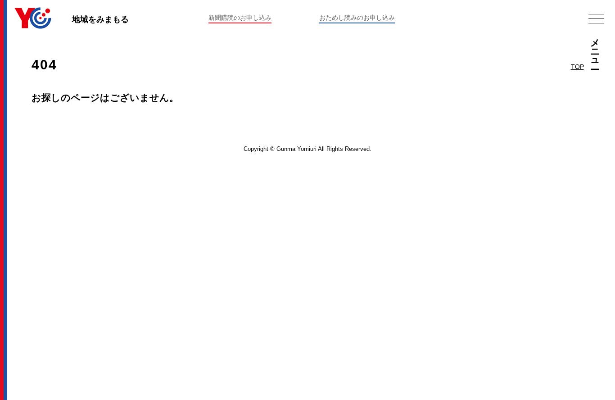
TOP (577, 66)
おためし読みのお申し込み (357, 17)
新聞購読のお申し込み (239, 17)
